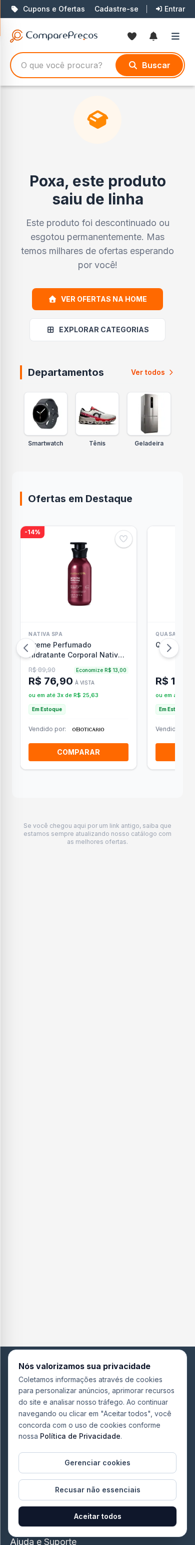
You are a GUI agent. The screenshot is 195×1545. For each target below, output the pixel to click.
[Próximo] (169, 648)
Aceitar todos (98, 1516)
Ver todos (148, 372)
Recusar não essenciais (97, 1489)
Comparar (78, 752)
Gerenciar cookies (97, 1462)
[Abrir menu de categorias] (178, 36)
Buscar (156, 65)
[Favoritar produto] (123, 539)
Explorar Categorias (104, 329)
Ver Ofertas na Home (104, 299)
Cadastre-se (116, 9)
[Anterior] (26, 648)
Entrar (174, 9)
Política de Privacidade (80, 1436)
